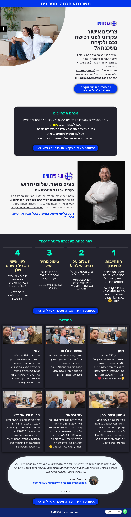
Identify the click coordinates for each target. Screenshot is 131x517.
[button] (3, 29)
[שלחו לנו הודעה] (125, 511)
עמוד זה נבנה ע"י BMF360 (65, 512)
